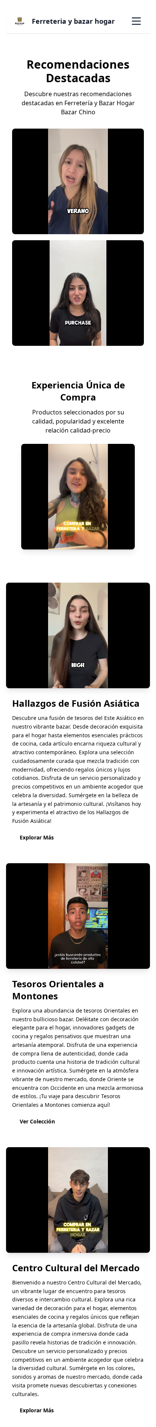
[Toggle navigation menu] (136, 21)
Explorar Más (37, 837)
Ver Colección (37, 1121)
